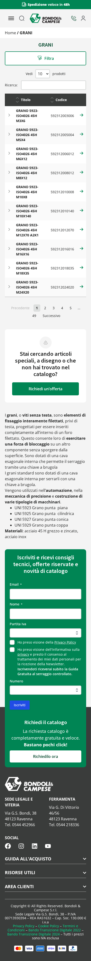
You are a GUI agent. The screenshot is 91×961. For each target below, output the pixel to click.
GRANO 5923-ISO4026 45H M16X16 (27, 249)
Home (10, 32)
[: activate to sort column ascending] (81, 100)
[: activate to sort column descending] (9, 100)
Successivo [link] (51, 315)
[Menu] (11, 18)
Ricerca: (11, 85)
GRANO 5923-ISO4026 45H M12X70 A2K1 (27, 230)
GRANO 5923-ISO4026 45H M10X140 (27, 211)
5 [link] (71, 308)
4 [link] (62, 308)
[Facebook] (8, 846)
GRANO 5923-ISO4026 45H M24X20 (27, 287)
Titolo (26, 99)
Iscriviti (19, 705)
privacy (23, 654)
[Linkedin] (35, 846)
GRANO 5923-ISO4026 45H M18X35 (27, 268)
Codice (61, 99)
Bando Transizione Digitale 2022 (54, 930)
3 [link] (54, 308)
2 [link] (45, 308)
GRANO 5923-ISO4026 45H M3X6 (27, 115)
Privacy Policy (65, 642)
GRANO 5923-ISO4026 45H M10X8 (27, 192)
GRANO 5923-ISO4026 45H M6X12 (27, 153)
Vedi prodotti (46, 73)
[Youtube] (48, 846)
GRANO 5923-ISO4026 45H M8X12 (27, 172)
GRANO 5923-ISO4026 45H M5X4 (27, 134)
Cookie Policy (48, 926)
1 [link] (37, 308)
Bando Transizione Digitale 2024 (33, 934)
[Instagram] (21, 846)
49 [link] (34, 315)
